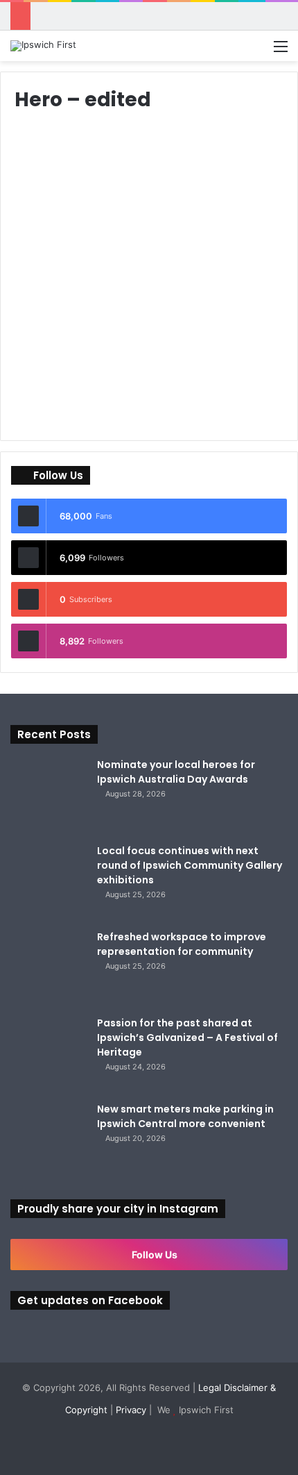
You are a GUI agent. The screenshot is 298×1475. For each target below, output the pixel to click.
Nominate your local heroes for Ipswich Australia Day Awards (176, 772)
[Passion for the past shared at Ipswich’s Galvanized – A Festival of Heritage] (48, 1054)
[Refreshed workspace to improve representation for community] (48, 968)
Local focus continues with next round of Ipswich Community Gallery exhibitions (189, 865)
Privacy (131, 1409)
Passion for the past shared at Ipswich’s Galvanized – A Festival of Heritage (187, 1037)
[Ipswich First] (43, 45)
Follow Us (153, 1254)
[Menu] (281, 51)
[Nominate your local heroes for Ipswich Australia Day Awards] (48, 796)
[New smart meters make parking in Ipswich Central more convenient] (48, 1140)
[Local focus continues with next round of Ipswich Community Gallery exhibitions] (48, 882)
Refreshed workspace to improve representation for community (181, 944)
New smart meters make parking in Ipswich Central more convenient (185, 1116)
